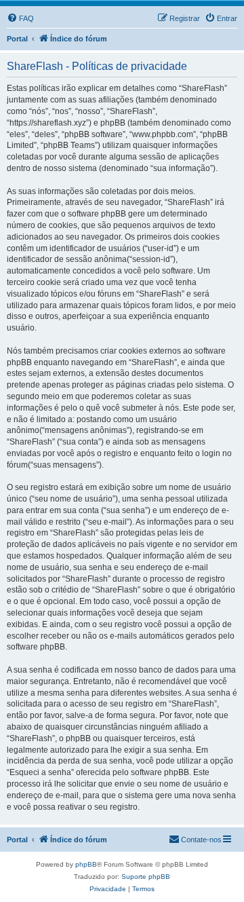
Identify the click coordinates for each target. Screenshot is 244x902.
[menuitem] (20, 18)
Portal (17, 39)
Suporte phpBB (145, 876)
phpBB (86, 864)
